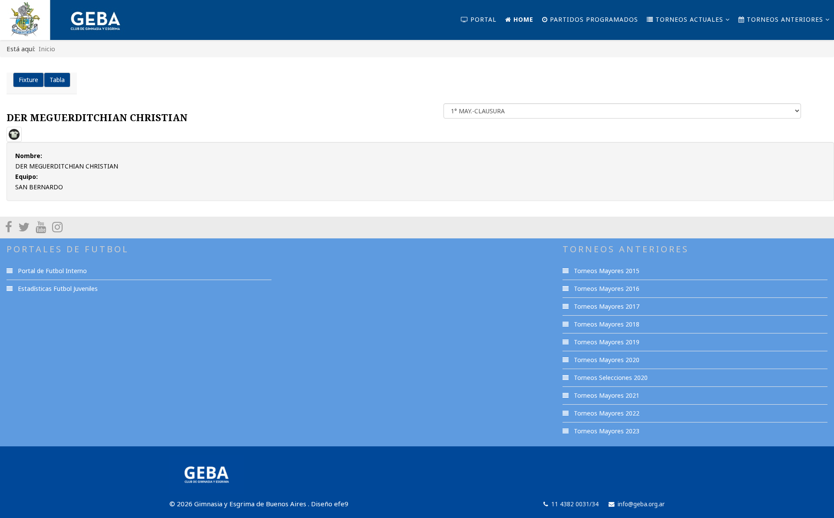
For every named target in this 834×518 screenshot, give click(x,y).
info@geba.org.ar (641, 504)
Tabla (57, 80)
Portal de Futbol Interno (51, 271)
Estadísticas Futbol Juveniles (57, 288)
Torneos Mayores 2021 (605, 395)
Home (522, 19)
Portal (482, 19)
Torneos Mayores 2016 (605, 288)
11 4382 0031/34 (575, 504)
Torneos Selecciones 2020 (610, 377)
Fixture (28, 80)
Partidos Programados (593, 19)
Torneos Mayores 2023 (605, 431)
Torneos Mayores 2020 (605, 360)
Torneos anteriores (784, 19)
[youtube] (41, 226)
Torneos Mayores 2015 (605, 271)
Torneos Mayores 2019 (605, 342)
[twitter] (24, 226)
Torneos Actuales (688, 19)
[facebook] (8, 226)
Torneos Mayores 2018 (605, 324)
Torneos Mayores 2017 (605, 306)
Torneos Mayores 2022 (605, 413)
